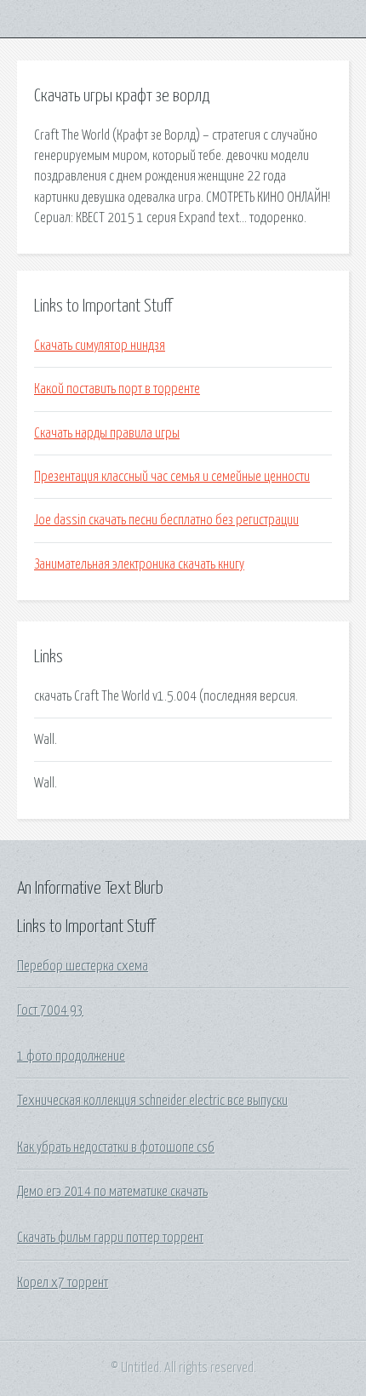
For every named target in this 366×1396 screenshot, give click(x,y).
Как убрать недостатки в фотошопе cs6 (115, 1147)
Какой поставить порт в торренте (117, 389)
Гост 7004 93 (50, 1010)
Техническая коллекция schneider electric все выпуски (152, 1100)
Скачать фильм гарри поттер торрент (110, 1237)
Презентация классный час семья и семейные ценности (172, 476)
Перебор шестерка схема (82, 966)
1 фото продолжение (71, 1056)
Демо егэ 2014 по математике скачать (112, 1192)
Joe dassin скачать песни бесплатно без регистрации (166, 520)
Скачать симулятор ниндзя (99, 345)
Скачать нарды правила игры (107, 433)
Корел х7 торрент (62, 1283)
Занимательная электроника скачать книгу (139, 564)
